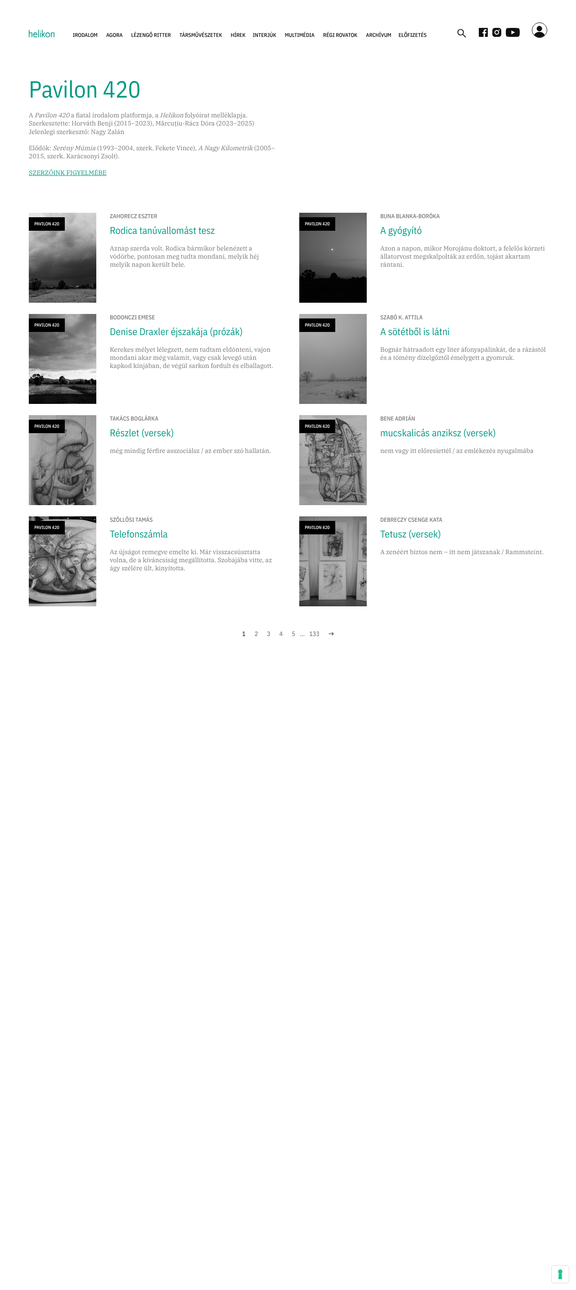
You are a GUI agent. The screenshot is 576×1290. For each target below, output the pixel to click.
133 (314, 634)
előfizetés (413, 35)
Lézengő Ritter (151, 35)
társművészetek (201, 35)
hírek (238, 35)
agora (114, 35)
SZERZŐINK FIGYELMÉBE (68, 173)
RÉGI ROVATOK (340, 35)
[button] (85, 35)
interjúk (264, 35)
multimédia (300, 35)
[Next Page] (331, 634)
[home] (41, 32)
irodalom (85, 35)
